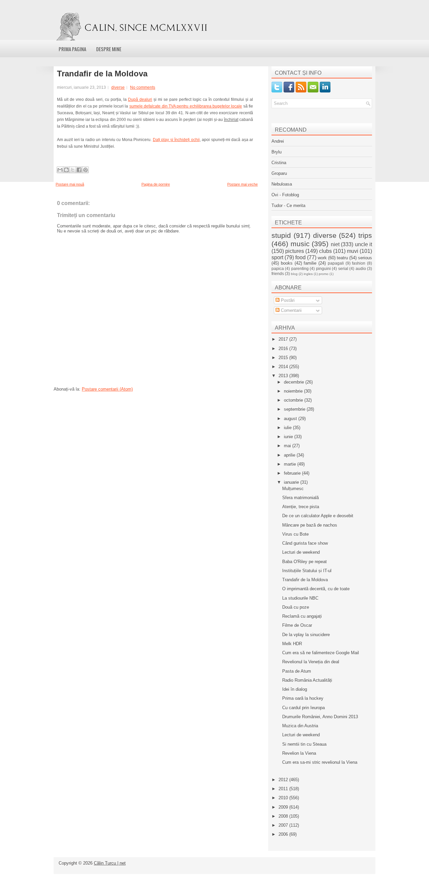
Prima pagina (72, 49)
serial (343, 268)
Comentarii (291, 310)
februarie (293, 473)
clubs (325, 251)
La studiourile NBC (300, 598)
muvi (352, 251)
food (300, 257)
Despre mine (108, 49)
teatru (342, 257)
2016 (284, 348)
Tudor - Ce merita (288, 205)
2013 (284, 375)
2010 (284, 797)
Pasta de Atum (296, 671)
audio (361, 268)
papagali (336, 263)
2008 (284, 816)
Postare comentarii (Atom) (107, 389)
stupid (281, 235)
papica (277, 268)
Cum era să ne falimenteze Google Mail (320, 652)
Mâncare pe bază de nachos (309, 525)
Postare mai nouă (70, 184)
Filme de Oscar (297, 625)
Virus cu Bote (295, 534)
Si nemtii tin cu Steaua (304, 744)
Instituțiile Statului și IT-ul (306, 570)
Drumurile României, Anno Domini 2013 (320, 716)
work (322, 257)
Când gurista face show (305, 543)
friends (277, 273)
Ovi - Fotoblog (285, 194)
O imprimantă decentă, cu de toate (316, 588)
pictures (294, 251)
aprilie (290, 455)
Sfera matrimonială (300, 497)
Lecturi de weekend (301, 552)
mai (288, 445)
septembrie (295, 409)
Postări (287, 300)
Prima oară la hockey (302, 698)
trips (365, 235)
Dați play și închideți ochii (176, 139)
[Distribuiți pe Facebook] (79, 169)
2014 (284, 366)
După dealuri (140, 99)
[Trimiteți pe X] (72, 169)
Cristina (278, 162)
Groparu (279, 173)
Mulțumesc (293, 488)
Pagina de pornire (155, 184)
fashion (358, 263)
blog (294, 274)
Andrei (277, 141)
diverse (118, 87)
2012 (284, 779)
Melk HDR (292, 643)
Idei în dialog (294, 689)
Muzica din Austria (300, 725)
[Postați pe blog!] (66, 169)
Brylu (276, 151)
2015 (284, 357)
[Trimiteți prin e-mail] (60, 169)
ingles (308, 274)
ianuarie (292, 482)
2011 (284, 788)
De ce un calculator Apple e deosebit (317, 515)
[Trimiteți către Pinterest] (85, 169)
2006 (284, 834)
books (287, 263)
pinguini (323, 268)
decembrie (294, 382)
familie (310, 263)
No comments (142, 87)
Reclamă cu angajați (302, 616)
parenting (300, 268)
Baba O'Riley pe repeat (304, 561)
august (291, 418)
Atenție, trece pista (300, 506)
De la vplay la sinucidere (306, 634)
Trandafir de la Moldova (102, 74)
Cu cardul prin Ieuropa (303, 707)
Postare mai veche (242, 184)
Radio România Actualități (307, 680)
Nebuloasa (281, 184)
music (300, 244)
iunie (289, 436)
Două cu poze (295, 607)
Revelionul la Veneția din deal (310, 661)
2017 (284, 339)
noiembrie (294, 391)
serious (365, 257)
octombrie (294, 400)
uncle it (363, 244)
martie (290, 464)
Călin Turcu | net (110, 863)
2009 (284, 807)
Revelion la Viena (299, 753)
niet (335, 244)
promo (323, 274)
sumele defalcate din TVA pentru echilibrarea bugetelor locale (185, 106)
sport (277, 257)
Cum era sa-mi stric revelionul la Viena (319, 762)
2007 (284, 825)
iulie (288, 427)
